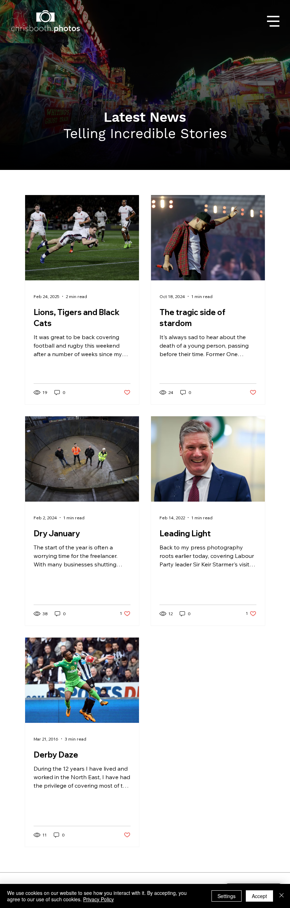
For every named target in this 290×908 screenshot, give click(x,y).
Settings (227, 896)
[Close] (281, 896)
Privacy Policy (98, 899)
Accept (259, 896)
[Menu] (273, 21)
